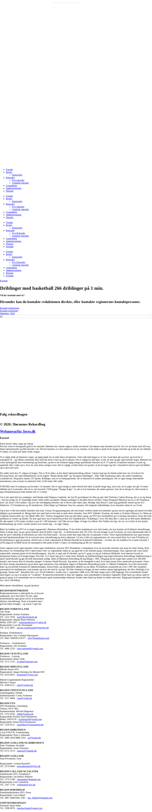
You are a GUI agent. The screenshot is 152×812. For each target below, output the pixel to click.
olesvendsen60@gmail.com (30, 648)
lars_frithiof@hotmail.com (40, 798)
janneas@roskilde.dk (27, 751)
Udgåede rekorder (20, 183)
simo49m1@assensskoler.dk (30, 724)
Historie (9, 191)
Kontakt (10, 246)
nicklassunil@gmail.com (30, 719)
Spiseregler (17, 175)
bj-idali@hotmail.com (27, 661)
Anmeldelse (11, 185)
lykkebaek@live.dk (26, 784)
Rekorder (10, 177)
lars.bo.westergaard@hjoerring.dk (33, 627)
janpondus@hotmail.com (29, 779)
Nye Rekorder (18, 233)
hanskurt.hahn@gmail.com (29, 808)
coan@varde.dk (24, 698)
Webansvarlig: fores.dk (17, 431)
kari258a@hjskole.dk (27, 617)
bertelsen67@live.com (27, 674)
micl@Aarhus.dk (25, 685)
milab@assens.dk (25, 714)
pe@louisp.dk (34, 737)
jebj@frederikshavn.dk (38, 638)
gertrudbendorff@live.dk (28, 766)
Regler (9, 172)
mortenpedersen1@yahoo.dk (32, 622)
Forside (9, 169)
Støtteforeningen (13, 188)
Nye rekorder (18, 180)
